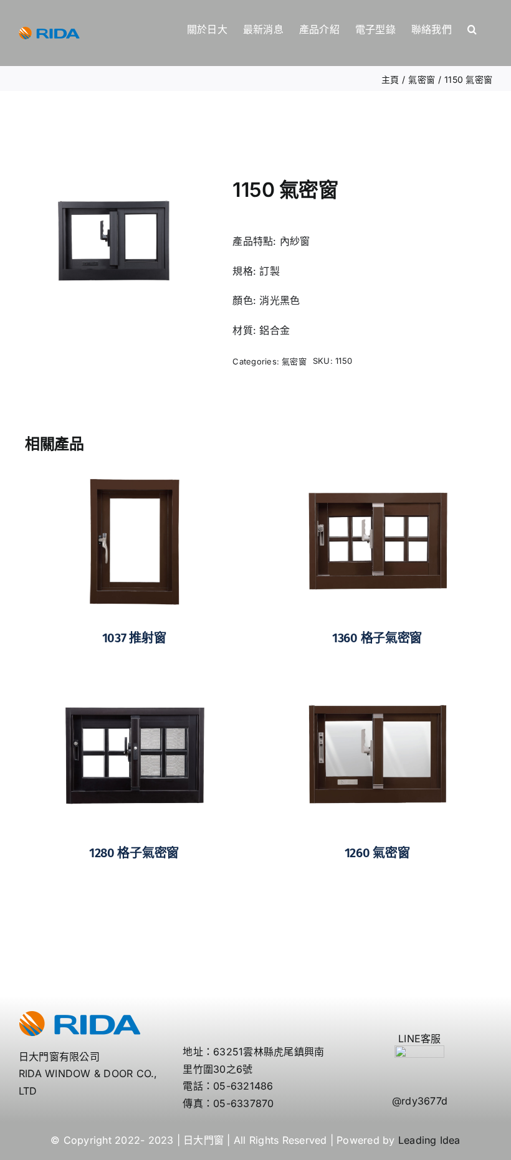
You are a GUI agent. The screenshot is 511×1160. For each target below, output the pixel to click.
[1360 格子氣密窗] (377, 471)
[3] (113, 240)
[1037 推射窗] (134, 471)
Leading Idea (429, 1140)
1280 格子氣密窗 (134, 852)
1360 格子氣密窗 (377, 637)
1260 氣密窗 (377, 852)
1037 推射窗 (134, 637)
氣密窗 (294, 361)
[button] (472, 29)
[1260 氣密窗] (377, 686)
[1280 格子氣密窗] (134, 686)
